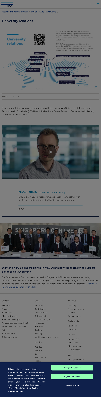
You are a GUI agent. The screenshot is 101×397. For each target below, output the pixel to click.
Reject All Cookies (72, 377)
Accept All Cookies (72, 368)
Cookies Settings (72, 385)
